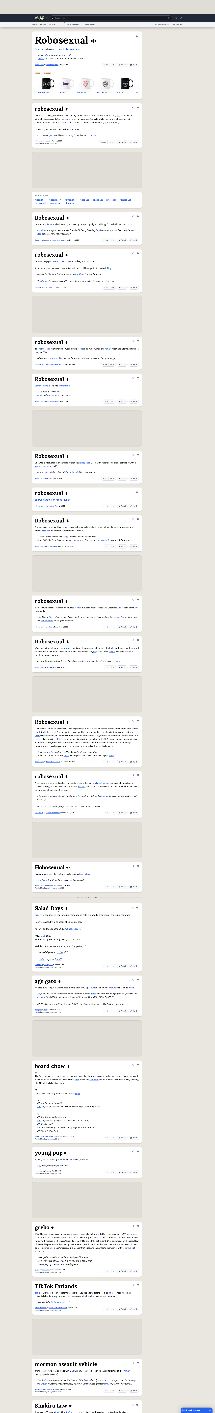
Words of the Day (39, 24)
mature (112, 987)
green (38, 915)
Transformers (73, 49)
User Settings (177, 24)
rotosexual (111, 199)
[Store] (175, 18)
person (53, 135)
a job (73, 135)
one (37, 500)
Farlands (61, 1302)
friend (43, 230)
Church (44, 1383)
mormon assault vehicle (43, 1389)
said (58, 959)
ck (109, 224)
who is (47, 385)
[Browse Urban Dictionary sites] (40, 18)
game (37, 466)
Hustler (44, 281)
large (89, 661)
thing (108, 268)
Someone (40, 49)
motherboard (47, 620)
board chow (39, 1136)
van (73, 1370)
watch (131, 987)
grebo (37, 1270)
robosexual (39, 141)
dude (66, 755)
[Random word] (169, 17)
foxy (98, 230)
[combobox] (111, 17)
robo (42, 268)
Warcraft (69, 472)
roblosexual (125, 199)
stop (39, 233)
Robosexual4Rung (52, 65)
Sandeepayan (51, 667)
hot (68, 55)
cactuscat (46, 1270)
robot (129, 224)
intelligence (84, 462)
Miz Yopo (49, 287)
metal (57, 1264)
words (43, 530)
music (129, 1234)
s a (71, 880)
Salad (42, 959)
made (76, 472)
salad (42, 936)
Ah (38, 1165)
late (72, 1159)
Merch (135, 65)
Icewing (49, 141)
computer (103, 796)
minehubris (50, 627)
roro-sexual (55, 203)
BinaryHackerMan (52, 1136)
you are (50, 395)
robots (78, 607)
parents (80, 540)
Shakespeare (74, 929)
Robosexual (39, 65)
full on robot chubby (59, 500)
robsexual (84, 199)
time (77, 1079)
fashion (81, 786)
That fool (41, 880)
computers (93, 135)
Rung (48, 55)
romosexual (70, 199)
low (93, 1296)
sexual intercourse (62, 261)
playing (45, 472)
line (85, 1380)
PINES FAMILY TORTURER (58, 1308)
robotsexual (40, 203)
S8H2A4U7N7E (51, 885)
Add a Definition (162, 24)
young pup (39, 1171)
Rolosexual (97, 199)
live (87, 874)
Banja (46, 1009)
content (92, 987)
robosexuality (55, 199)
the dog (48, 1171)
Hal (119, 607)
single (58, 796)
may (118, 115)
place (80, 874)
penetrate (118, 617)
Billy (39, 993)
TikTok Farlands (41, 1308)
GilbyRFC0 (49, 965)
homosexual (44, 348)
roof (64, 880)
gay (66, 119)
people (52, 358)
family (111, 755)
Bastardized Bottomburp (55, 364)
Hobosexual (39, 885)
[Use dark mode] (181, 18)
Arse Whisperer (51, 546)
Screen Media (89, 24)
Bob (39, 1106)
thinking (59, 358)
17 (59, 1260)
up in (59, 952)
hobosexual (69, 203)
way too (56, 49)
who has (43, 500)
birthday (41, 997)
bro (67, 1302)
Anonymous (50, 506)
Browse (52, 24)
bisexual (67, 648)
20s (86, 1159)
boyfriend (79, 274)
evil (136, 607)
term (45, 1370)
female (50, 224)
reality (38, 735)
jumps (49, 874)
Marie (41, 58)
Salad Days (39, 965)
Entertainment (73, 24)
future (118, 661)
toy (67, 536)
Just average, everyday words (57, 240)
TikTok (38, 1292)
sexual (64, 527)
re (68, 358)
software (47, 466)
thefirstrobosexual (53, 762)
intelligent (97, 783)
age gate (38, 1009)
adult (60, 1159)
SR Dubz (49, 478)
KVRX (57, 1389)
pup (60, 1165)
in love (52, 752)
